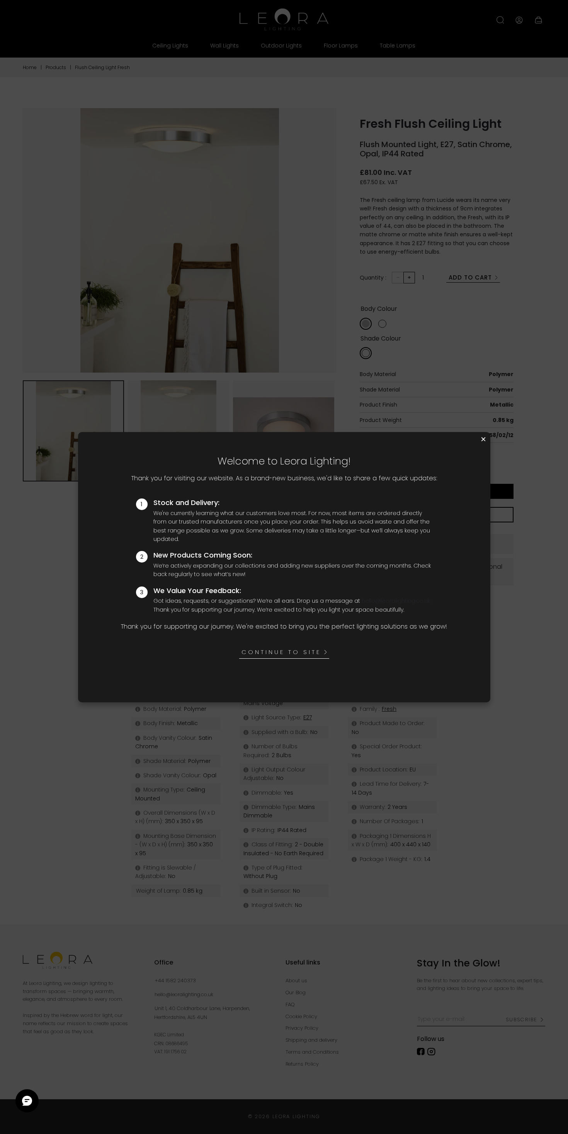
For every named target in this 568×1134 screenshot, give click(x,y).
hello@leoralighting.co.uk (396, 601)
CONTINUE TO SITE (281, 652)
